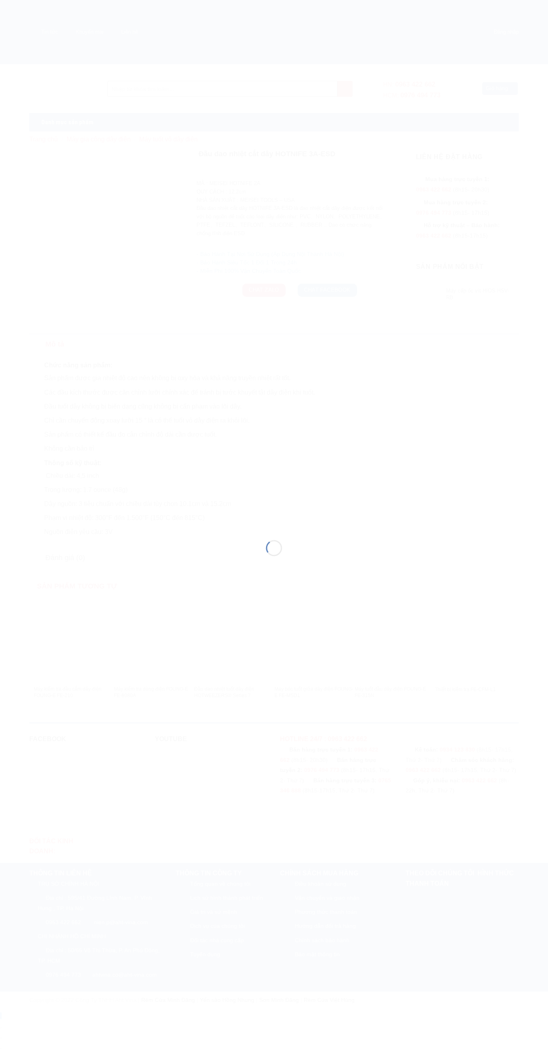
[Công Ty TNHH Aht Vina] (274, 511)
